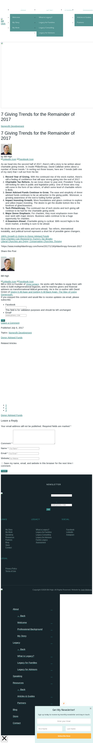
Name (5, 448)
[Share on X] (4, 256)
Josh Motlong (86, 590)
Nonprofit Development (12, 126)
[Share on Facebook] (2, 256)
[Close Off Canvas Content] (4, 738)
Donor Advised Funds (11, 337)
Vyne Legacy (32, 284)
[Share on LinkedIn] (5, 256)
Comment (6, 443)
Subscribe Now (64, 736)
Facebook (10, 304)
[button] (64, 710)
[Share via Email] (7, 256)
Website (5, 458)
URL (53, 493)
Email (8, 312)
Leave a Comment (10, 323)
